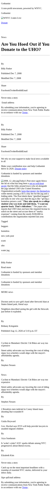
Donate (4, 23)
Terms (25, 112)
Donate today (21, 168)
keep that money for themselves (36, 191)
